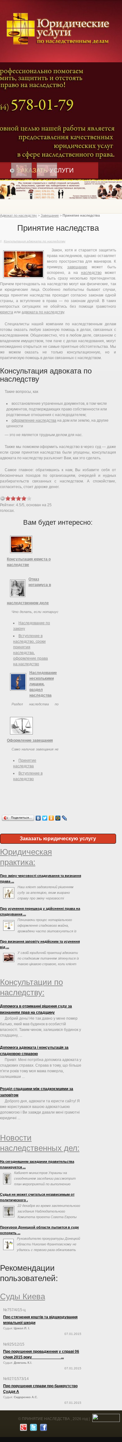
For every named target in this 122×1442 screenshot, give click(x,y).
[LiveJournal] (64, 818)
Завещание (50, 215)
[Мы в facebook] (42, 1429)
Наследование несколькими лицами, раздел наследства (43, 684)
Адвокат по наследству (18, 215)
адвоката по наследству (43, 312)
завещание (77, 267)
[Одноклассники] (51, 818)
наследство (91, 272)
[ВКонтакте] (38, 818)
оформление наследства (34, 420)
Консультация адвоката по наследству (34, 241)
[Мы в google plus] (22, 1429)
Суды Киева (22, 1296)
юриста (6, 312)
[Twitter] (45, 818)
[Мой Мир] (58, 818)
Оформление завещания (30, 740)
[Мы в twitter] (32, 1429)
